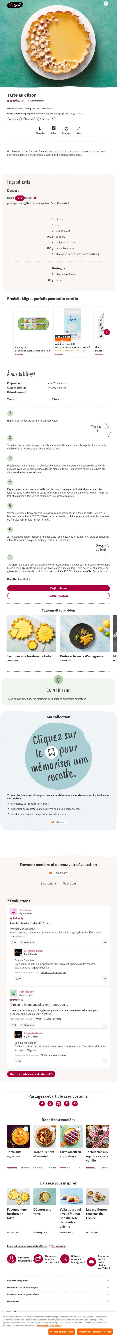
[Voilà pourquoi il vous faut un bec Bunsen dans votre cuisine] (71, 1211)
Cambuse (25, 910)
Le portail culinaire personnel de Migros (27, 1246)
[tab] (58, 1280)
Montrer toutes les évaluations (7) (31, 1074)
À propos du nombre (35, 198)
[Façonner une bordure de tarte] (18, 1211)
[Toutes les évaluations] (14, 100)
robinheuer (26, 991)
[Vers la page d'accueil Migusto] (15, 3)
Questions (69, 883)
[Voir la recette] (18, 1147)
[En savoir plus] (31, 658)
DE (8, 1311)
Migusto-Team (33, 951)
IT (20, 1311)
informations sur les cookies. (49, 1325)
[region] (58, 1324)
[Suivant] (107, 332)
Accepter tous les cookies (61, 1331)
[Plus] (104, 942)
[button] (13, 912)
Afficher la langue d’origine (53, 972)
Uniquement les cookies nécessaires (95, 1331)
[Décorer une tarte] (44, 1211)
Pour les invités (46, 119)
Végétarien (14, 119)
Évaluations (49, 883)
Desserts (29, 119)
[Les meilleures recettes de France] (97, 1211)
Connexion (61, 822)
